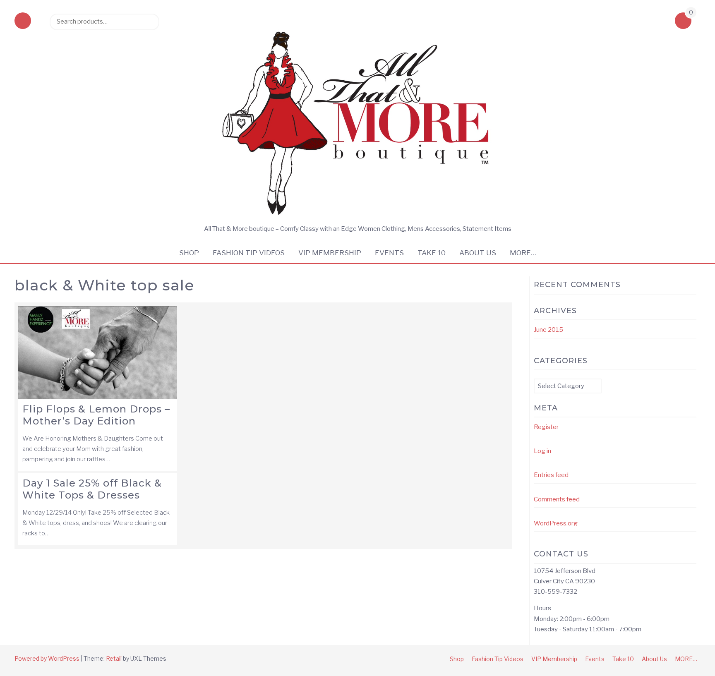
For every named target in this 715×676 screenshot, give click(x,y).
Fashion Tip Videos (249, 253)
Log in (542, 451)
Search (149, 21)
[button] (22, 21)
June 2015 (548, 329)
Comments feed (557, 499)
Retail (114, 658)
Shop (189, 253)
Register (546, 427)
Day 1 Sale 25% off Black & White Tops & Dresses (92, 489)
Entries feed (551, 475)
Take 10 (431, 253)
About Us (477, 253)
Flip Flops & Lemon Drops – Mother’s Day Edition (96, 415)
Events (389, 253)
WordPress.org (556, 523)
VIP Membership (329, 253)
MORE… (523, 253)
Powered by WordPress (46, 658)
